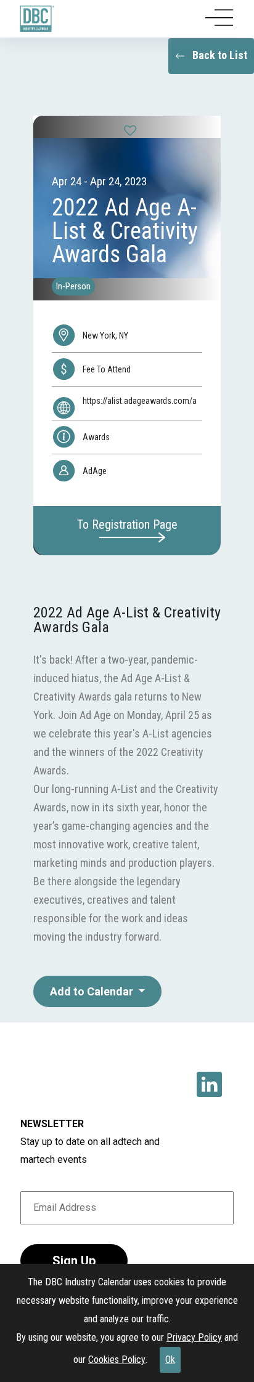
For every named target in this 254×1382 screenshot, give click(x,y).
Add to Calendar (93, 991)
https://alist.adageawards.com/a (140, 401)
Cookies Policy (116, 1359)
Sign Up (74, 1260)
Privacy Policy (194, 1337)
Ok (170, 1359)
